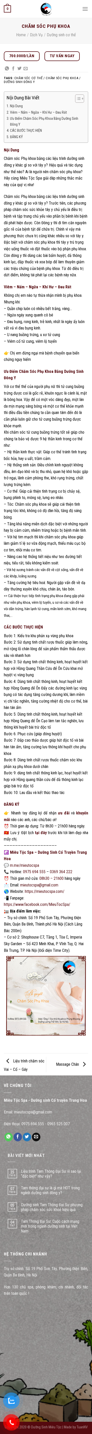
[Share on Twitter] (19, 68)
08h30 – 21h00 (51, 878)
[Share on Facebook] (13, 68)
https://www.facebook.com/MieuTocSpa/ (37, 904)
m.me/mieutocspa (24, 865)
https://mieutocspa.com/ (44, 891)
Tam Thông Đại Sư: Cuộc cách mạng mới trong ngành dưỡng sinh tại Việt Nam (50, 1226)
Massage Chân (68, 1064)
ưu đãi (63, 813)
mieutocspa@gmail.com (39, 885)
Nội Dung (16, 106)
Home (21, 34)
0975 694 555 (34, 871)
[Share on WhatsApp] (7, 68)
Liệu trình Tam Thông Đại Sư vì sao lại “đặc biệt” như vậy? (51, 1174)
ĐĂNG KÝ (16, 137)
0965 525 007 (58, 1123)
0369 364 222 (61, 871)
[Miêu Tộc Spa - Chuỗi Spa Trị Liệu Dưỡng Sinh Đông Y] (46, 9)
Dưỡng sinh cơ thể (61, 34)
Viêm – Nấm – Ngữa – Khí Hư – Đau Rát (38, 112)
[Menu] (85, 9)
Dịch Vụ (36, 34)
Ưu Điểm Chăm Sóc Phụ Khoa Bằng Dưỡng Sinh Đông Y (44, 121)
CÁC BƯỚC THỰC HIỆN (26, 130)
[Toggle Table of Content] (77, 98)
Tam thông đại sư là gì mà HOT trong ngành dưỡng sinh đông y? (50, 1190)
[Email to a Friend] (26, 68)
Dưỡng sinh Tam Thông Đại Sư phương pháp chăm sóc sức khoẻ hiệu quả (52, 1207)
